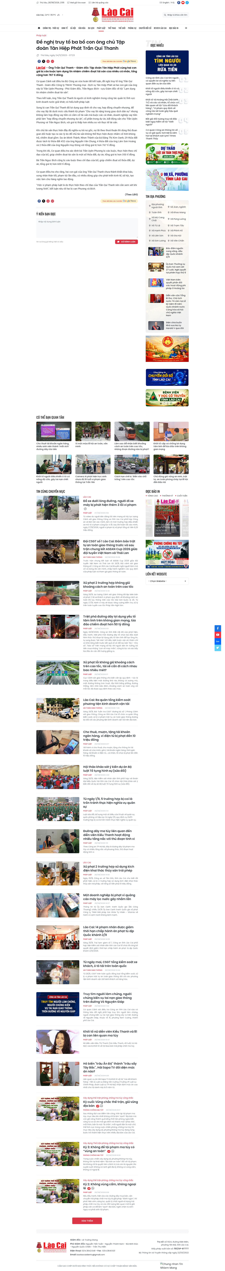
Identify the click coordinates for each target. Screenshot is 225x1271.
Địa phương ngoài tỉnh (158, 206)
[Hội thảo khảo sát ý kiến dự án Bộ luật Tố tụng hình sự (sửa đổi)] (57, 777)
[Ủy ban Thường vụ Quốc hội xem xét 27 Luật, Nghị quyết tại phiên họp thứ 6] (156, 267)
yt (183, 2)
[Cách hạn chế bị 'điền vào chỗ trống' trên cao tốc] (132, 464)
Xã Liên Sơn (157, 235)
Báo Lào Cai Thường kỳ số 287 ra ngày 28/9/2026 (167, 527)
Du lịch (91, 28)
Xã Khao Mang (178, 212)
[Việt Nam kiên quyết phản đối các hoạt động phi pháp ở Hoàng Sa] (156, 282)
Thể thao (112, 28)
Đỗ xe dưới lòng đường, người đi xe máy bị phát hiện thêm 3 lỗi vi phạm (109, 501)
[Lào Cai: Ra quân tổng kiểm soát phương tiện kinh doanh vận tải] (57, 710)
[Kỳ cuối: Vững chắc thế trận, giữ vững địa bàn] (57, 1109)
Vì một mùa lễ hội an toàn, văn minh (91, 445)
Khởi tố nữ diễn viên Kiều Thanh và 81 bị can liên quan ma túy (110, 1034)
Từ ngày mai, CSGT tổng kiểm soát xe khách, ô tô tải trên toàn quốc (110, 964)
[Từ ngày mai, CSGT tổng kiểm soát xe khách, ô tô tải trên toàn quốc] (57, 972)
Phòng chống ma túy (93, 1110)
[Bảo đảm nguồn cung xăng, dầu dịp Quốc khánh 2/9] (156, 251)
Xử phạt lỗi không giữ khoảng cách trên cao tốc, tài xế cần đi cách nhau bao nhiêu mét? (110, 666)
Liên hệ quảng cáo (100, 2)
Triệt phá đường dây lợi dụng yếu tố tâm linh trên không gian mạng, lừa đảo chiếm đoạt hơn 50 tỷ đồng (109, 620)
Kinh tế (65, 28)
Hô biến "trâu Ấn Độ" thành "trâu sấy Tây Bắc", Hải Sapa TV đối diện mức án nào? (110, 1067)
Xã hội (73, 28)
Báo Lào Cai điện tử (112, 15)
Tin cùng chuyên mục (50, 491)
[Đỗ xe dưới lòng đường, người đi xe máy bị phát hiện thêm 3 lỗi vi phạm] (57, 508)
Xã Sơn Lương (159, 240)
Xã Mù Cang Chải (158, 219)
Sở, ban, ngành (178, 206)
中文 (173, 2)
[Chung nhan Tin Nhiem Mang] (174, 1266)
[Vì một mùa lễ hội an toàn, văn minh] (93, 431)
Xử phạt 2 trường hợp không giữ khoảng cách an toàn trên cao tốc (108, 585)
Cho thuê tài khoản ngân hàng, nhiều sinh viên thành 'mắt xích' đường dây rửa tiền (52, 446)
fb (178, 2)
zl (187, 2)
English (166, 2)
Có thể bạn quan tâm (50, 417)
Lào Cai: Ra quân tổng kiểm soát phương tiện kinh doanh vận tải (106, 702)
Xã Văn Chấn (177, 240)
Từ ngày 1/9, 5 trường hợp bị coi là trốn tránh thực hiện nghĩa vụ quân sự (109, 803)
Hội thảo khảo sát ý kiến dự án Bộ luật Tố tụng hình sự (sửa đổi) (107, 769)
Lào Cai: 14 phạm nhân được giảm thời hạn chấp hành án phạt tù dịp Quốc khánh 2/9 (108, 931)
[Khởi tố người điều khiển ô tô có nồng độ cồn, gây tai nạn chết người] (53, 464)
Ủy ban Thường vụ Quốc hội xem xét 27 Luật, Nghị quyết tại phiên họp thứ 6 (176, 268)
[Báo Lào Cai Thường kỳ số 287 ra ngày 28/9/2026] (168, 517)
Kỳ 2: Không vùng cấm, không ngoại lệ (109, 1184)
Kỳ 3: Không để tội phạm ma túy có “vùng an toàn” (109, 1147)
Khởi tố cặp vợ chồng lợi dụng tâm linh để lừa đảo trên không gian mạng (170, 446)
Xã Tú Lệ (156, 225)
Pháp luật (101, 28)
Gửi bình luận (128, 241)
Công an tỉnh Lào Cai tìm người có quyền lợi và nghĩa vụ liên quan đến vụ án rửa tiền (162, 81)
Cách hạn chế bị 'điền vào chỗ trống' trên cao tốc (130, 478)
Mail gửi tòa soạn (78, 2)
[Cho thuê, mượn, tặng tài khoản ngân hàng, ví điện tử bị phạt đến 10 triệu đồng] (57, 742)
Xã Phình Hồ (176, 230)
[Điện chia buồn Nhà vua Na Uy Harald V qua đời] (156, 325)
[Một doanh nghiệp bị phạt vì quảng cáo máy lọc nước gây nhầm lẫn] (57, 905)
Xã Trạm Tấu (177, 225)
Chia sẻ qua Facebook (39, 61)
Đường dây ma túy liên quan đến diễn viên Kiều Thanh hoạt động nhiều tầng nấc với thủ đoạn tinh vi (109, 835)
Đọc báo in (173, 28)
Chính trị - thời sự (51, 28)
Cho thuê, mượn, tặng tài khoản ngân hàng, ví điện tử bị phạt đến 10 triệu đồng (109, 736)
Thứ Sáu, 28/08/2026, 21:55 (52, 2)
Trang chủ (39, 28)
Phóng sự (132, 28)
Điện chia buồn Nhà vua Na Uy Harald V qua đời (175, 325)
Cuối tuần (182, 495)
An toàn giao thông (92, 557)
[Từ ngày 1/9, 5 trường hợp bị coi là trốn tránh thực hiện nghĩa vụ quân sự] (57, 809)
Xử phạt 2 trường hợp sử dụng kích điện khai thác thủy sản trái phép (108, 867)
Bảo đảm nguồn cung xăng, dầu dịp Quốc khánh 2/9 (174, 252)
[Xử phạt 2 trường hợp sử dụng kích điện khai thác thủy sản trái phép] (57, 873)
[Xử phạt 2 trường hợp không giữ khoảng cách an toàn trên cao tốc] (57, 593)
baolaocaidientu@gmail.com (91, 1254)
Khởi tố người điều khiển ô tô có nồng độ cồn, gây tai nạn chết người (162, 91)
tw (218, 648)
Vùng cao (153, 495)
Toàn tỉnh (156, 212)
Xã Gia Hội (175, 235)
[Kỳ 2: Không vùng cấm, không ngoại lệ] (57, 1191)
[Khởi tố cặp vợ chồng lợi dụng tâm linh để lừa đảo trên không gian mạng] (171, 431)
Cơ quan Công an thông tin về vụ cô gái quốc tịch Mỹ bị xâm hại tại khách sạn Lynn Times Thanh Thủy (162, 134)
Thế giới (121, 28)
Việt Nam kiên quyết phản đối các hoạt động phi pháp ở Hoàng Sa (176, 284)
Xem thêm (87, 1220)
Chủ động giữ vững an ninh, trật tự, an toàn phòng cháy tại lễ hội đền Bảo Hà (171, 479)
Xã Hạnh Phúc (159, 230)
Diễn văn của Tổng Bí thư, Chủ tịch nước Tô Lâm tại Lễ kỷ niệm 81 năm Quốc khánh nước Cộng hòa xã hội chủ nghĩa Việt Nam (176, 305)
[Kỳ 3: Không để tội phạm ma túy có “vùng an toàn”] (57, 1154)
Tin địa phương (155, 196)
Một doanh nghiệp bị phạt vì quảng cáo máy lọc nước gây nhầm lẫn (109, 897)
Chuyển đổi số (145, 28)
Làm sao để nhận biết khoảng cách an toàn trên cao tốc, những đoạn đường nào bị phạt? (131, 446)
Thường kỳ (167, 495)
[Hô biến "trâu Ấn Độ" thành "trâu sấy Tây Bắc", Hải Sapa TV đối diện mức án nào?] (57, 1074)
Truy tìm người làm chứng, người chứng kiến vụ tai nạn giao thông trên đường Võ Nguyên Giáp (107, 998)
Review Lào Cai (160, 28)
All (186, 28)
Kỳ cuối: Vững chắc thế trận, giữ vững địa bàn (110, 1102)
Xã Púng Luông (178, 219)
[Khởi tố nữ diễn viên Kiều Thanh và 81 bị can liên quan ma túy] (57, 1042)
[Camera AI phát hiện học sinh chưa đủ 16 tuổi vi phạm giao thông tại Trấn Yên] (93, 464)
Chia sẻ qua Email (52, 61)
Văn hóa (81, 28)
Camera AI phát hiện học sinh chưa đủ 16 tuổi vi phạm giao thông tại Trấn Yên (91, 479)
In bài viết (48, 61)
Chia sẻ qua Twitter (43, 61)
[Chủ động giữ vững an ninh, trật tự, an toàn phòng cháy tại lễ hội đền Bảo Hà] (171, 464)
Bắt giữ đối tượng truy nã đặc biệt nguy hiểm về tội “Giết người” (161, 122)
